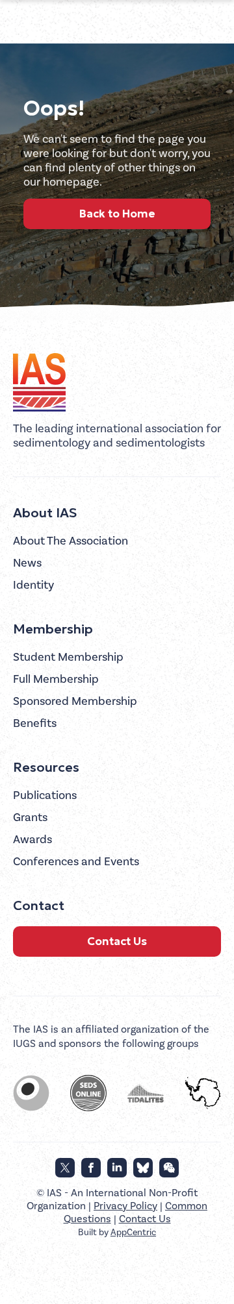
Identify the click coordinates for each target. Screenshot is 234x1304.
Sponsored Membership (75, 701)
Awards (32, 839)
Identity (33, 585)
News (27, 563)
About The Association (70, 541)
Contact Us (117, 941)
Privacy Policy (125, 1205)
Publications (45, 795)
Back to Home (117, 213)
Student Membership (68, 657)
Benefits (35, 723)
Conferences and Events (76, 861)
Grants (30, 817)
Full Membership (56, 679)
